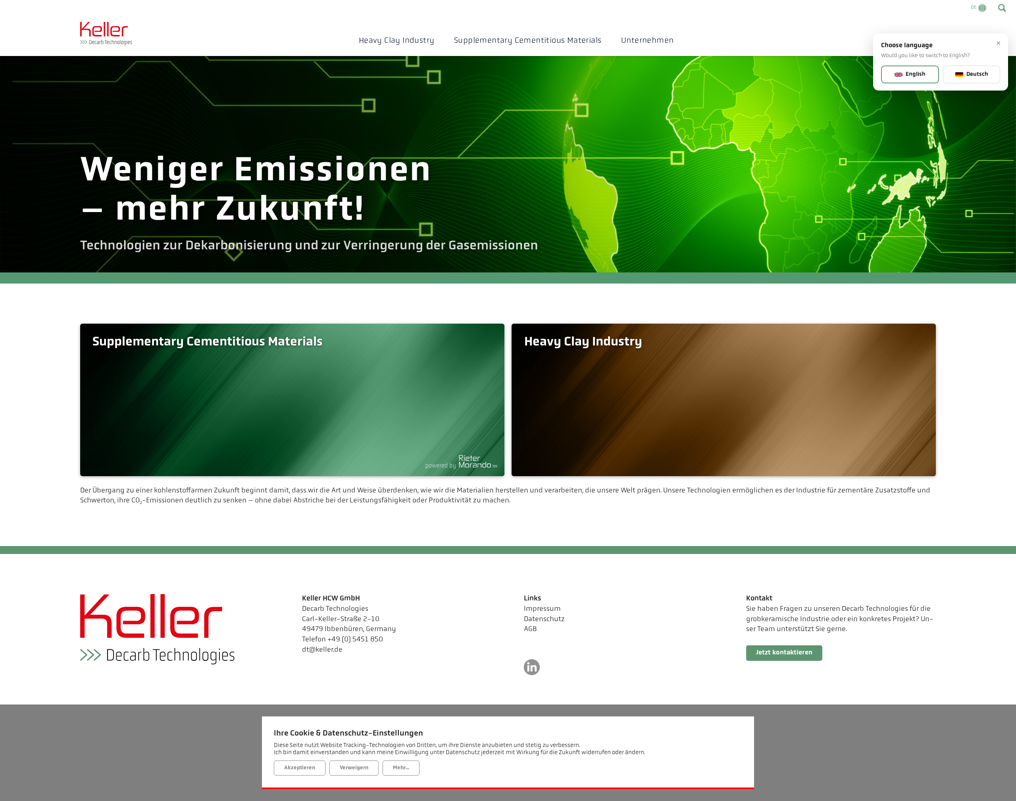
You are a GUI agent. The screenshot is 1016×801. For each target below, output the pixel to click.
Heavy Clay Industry (397, 41)
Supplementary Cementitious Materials (528, 41)
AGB (530, 629)
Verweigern (354, 767)
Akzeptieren (299, 767)
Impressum (542, 609)
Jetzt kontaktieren (784, 653)
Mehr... (401, 767)
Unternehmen (647, 41)
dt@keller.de (322, 650)
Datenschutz (544, 619)
